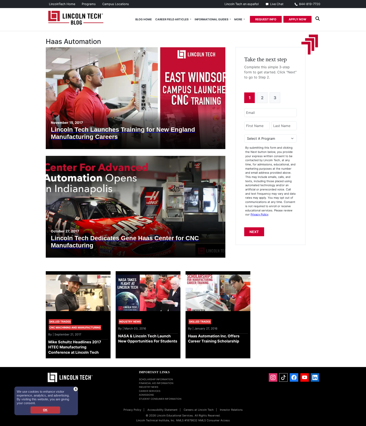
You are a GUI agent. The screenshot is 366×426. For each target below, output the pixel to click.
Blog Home (143, 19)
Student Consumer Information (160, 398)
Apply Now (297, 19)
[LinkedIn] (315, 377)
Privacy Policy (259, 214)
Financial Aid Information (156, 383)
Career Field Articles (172, 19)
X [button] (76, 388)
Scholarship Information (156, 379)
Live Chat (276, 4)
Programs (89, 4)
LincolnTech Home (62, 4)
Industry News (148, 386)
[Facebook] (294, 377)
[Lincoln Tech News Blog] (75, 17)
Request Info (265, 19)
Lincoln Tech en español (242, 4)
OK (45, 410)
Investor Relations (231, 409)
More (238, 19)
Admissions (146, 394)
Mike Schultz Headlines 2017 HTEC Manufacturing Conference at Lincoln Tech (74, 347)
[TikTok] (283, 377)
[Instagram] (273, 377)
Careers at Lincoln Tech (199, 409)
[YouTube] (304, 377)
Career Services (149, 391)
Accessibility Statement (162, 409)
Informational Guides (212, 19)
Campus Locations (115, 4)
